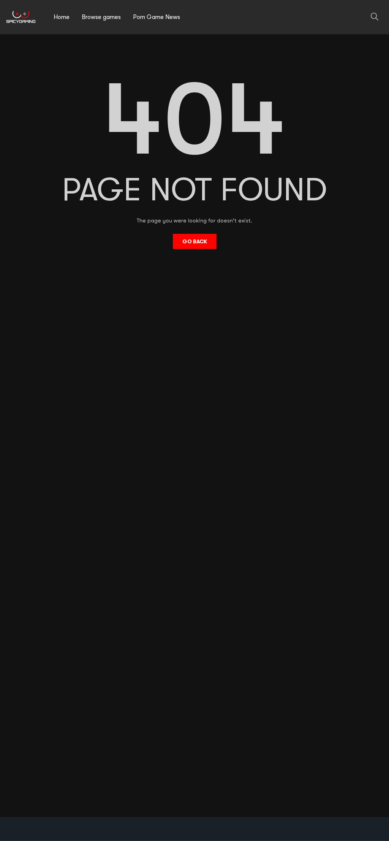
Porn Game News (156, 17)
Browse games (101, 17)
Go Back (194, 241)
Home (62, 17)
